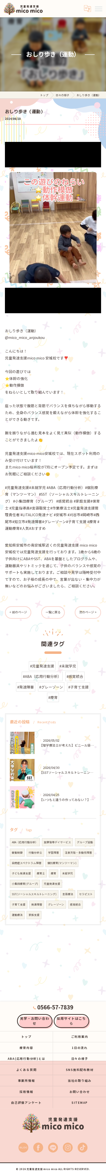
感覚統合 (75, 904)
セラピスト (86, 894)
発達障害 (36, 904)
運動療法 (17, 915)
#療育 (53, 697)
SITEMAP (79, 1102)
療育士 (41, 873)
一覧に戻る (53, 612)
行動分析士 (35, 852)
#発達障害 (25, 686)
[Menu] (98, 8)
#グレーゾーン (51, 686)
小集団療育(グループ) (25, 884)
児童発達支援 (52, 884)
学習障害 (53, 852)
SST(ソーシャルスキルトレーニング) (34, 894)
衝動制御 (17, 852)
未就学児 (67, 873)
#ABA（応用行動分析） (42, 676)
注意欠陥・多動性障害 (78, 852)
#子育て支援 (78, 686)
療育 (53, 873)
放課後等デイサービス (57, 842)
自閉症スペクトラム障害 (26, 863)
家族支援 (34, 915)
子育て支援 (18, 904)
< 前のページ (18, 612)
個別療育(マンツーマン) (61, 863)
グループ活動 (85, 842)
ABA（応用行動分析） (25, 842)
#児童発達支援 (42, 665)
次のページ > (88, 612)
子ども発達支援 (21, 873)
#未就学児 (67, 665)
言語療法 (67, 894)
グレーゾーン (56, 904)
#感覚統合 (75, 676)
